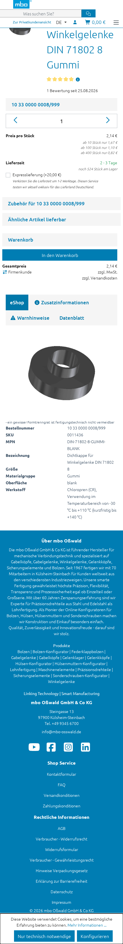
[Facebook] (51, 747)
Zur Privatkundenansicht (32, 22)
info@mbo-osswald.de (61, 731)
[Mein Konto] (75, 22)
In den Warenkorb (60, 255)
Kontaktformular (61, 774)
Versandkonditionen (62, 795)
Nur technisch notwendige (44, 936)
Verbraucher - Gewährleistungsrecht (62, 860)
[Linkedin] (85, 747)
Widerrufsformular (61, 849)
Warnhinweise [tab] (32, 318)
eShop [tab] (17, 302)
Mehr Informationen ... (87, 925)
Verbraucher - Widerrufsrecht (61, 839)
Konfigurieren (95, 936)
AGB (62, 828)
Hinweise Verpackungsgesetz (62, 870)
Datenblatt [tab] (71, 318)
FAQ (62, 784)
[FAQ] (77, 79)
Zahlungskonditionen (61, 806)
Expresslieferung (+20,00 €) (37, 174)
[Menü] (116, 22)
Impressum (61, 902)
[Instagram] (68, 747)
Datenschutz (62, 891)
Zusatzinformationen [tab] (64, 302)
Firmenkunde (19, 272)
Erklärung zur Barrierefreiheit (61, 881)
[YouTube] (34, 747)
